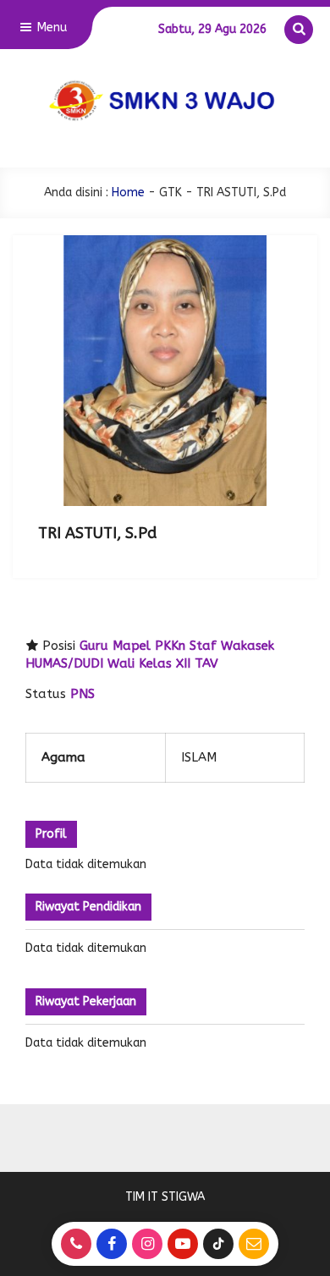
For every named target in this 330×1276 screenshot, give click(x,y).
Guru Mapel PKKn (132, 645)
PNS (82, 693)
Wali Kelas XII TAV (162, 663)
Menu (50, 27)
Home (128, 192)
